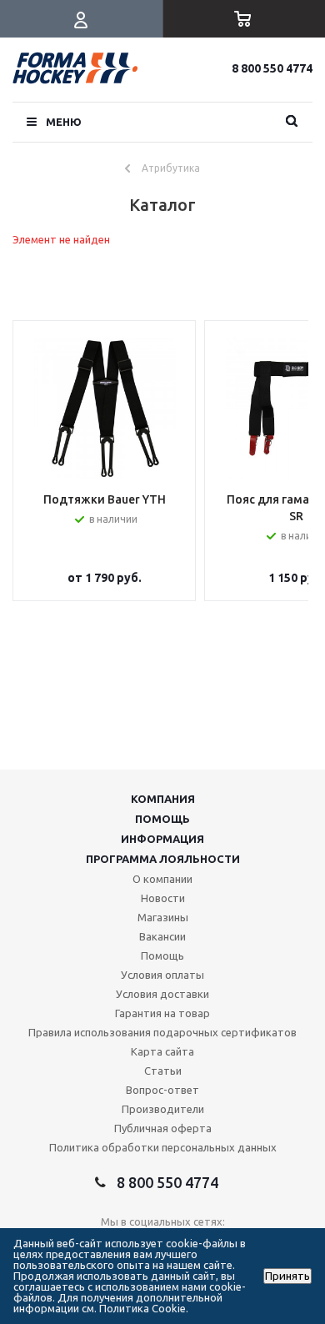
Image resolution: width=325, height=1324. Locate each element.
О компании (162, 879)
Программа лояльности (163, 859)
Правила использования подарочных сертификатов (162, 1032)
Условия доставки (162, 994)
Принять (287, 1276)
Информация (162, 839)
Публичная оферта (163, 1128)
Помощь (162, 819)
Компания (163, 799)
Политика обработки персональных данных (163, 1147)
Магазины (163, 917)
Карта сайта (162, 1051)
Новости (163, 898)
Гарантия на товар (162, 1013)
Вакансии (162, 936)
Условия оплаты (162, 974)
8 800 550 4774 (272, 68)
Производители (163, 1109)
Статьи (163, 1070)
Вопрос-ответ (162, 1090)
